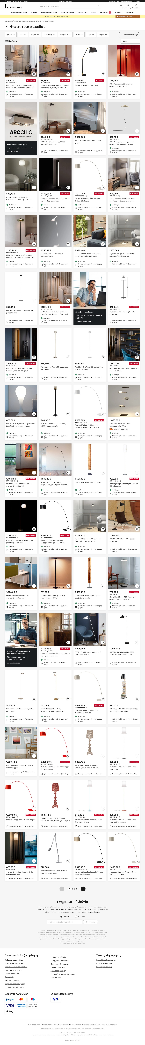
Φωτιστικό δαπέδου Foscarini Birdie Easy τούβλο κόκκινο (122, 821)
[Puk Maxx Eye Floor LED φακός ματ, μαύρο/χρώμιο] (21, 298)
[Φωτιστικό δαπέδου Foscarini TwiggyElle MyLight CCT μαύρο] (55, 527)
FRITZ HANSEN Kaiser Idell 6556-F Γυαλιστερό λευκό (88, 653)
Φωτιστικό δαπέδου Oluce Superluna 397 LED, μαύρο (123, 369)
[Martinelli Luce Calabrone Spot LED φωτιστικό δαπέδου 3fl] (21, 470)
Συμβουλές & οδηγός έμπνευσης (63, 974)
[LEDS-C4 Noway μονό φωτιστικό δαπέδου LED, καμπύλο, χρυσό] (124, 128)
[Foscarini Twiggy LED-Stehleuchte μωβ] (21, 804)
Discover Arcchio (13, 151)
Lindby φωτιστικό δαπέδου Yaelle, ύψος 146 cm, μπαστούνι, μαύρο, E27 (20, 86)
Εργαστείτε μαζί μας (58, 971)
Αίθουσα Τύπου (56, 978)
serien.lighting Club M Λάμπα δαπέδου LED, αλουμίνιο (123, 485)
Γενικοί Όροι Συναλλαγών (106, 960)
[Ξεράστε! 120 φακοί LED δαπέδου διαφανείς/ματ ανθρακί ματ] (89, 527)
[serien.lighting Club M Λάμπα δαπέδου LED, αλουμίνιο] (124, 470)
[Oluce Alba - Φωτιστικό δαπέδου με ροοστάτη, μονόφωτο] (21, 527)
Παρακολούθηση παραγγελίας (16, 967)
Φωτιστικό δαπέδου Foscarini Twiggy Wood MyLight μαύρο (89, 873)
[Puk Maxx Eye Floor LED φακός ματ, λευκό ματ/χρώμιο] (89, 355)
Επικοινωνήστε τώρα (83, 321)
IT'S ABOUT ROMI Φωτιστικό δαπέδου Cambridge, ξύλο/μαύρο (123, 710)
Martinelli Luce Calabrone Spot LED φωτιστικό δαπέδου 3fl (19, 485)
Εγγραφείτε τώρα (13, 663)
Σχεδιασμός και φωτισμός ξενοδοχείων (30, 21)
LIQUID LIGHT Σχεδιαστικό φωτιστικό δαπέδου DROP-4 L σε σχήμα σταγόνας (20, 425)
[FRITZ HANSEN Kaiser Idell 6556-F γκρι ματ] (89, 128)
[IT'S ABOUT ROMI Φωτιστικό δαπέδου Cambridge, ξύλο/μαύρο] (124, 697)
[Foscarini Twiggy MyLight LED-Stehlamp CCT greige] (89, 697)
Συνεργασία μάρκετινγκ (60, 961)
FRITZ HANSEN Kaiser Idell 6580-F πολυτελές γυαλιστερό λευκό (88, 255)
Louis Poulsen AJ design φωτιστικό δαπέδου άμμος (19, 766)
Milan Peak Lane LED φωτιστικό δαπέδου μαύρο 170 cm (121, 85)
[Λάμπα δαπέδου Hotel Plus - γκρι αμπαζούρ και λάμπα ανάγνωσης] (124, 185)
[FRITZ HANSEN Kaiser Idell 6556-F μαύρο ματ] (124, 527)
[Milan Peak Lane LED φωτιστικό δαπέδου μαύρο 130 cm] (55, 583)
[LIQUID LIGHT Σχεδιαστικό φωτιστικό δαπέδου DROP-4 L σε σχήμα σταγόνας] (21, 412)
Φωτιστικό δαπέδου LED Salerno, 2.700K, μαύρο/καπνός (53, 425)
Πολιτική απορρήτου (104, 963)
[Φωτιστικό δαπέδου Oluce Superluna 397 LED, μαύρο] (124, 355)
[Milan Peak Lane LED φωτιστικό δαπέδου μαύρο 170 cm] (124, 72)
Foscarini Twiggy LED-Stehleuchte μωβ (21, 820)
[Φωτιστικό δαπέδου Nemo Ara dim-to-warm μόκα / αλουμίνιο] (55, 640)
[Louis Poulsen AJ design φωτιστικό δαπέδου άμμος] (21, 752)
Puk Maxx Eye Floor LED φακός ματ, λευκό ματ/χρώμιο (89, 368)
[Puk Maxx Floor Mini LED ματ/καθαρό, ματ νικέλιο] (21, 697)
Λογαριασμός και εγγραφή (15, 984)
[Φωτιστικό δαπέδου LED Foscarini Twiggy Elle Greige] (89, 185)
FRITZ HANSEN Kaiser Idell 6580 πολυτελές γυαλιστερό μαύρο (121, 653)
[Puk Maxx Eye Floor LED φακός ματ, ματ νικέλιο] (55, 355)
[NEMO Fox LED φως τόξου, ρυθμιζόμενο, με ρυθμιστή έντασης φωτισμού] (55, 470)
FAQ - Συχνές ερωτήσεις (14, 963)
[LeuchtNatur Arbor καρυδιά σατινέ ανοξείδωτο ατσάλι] (89, 583)
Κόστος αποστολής (12, 973)
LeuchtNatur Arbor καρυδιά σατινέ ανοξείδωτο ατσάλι (88, 596)
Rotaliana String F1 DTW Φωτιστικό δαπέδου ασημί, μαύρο (54, 872)
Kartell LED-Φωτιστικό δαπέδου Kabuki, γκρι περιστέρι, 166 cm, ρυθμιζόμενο (87, 766)
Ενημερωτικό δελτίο (58, 957)
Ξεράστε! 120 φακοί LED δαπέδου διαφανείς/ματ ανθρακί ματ (88, 540)
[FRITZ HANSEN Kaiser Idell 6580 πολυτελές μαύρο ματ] (55, 128)
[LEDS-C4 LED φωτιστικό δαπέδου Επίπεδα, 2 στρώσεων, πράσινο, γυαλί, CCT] (21, 242)
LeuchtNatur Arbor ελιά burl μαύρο (88, 482)
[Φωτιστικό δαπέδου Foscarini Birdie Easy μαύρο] (124, 752)
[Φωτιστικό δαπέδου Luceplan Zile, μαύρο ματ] (124, 298)
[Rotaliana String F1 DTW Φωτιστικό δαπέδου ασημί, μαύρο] (55, 856)
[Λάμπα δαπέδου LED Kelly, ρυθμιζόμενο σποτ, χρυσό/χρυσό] (55, 697)
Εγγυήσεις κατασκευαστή (14, 987)
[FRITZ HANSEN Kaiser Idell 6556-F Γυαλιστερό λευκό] (89, 640)
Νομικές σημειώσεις (104, 967)
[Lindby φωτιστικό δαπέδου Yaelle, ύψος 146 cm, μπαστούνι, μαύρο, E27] (21, 72)
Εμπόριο (16, 21)
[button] (34, 74)
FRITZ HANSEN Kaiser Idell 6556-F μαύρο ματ (122, 540)
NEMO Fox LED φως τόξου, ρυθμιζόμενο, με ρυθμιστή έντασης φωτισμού (54, 483)
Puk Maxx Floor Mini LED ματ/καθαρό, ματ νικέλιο (20, 710)
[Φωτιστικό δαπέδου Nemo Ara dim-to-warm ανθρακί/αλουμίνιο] (55, 185)
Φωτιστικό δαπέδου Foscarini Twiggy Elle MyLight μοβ (55, 768)
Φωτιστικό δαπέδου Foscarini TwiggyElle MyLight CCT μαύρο (52, 541)
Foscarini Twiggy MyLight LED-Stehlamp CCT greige (86, 711)
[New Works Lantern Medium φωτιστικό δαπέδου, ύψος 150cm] (21, 185)
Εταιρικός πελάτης (58, 967)
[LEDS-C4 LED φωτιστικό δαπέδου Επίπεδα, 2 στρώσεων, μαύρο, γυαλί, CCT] (55, 298)
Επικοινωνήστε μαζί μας (14, 970)
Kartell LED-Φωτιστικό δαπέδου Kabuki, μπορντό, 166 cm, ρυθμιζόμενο (55, 819)
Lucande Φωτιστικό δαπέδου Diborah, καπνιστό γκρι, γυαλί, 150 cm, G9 (55, 86)
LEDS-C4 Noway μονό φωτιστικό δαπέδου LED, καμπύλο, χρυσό (122, 143)
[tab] (11, 34)
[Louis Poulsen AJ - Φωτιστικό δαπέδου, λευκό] (55, 242)
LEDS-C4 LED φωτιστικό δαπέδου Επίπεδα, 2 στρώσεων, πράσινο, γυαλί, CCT (20, 256)
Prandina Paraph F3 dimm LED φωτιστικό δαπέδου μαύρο (17, 596)
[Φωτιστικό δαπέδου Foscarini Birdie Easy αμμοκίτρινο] (21, 856)
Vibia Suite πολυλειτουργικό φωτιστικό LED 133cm (120, 425)
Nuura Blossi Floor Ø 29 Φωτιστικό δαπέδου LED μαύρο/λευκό (122, 598)
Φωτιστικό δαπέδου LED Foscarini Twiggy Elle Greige (88, 199)
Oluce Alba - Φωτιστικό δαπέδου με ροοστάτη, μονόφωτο (19, 541)
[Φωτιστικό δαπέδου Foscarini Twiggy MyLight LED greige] (124, 856)
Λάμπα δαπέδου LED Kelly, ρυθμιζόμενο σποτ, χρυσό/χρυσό (53, 710)
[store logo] (13, 6)
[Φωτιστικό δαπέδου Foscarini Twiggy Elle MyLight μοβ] (55, 752)
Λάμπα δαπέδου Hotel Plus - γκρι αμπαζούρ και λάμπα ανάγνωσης (121, 199)
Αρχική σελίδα (9, 21)
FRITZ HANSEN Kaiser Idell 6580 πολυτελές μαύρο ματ (53, 143)
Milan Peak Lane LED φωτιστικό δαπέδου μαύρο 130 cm (53, 596)
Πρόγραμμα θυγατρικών (60, 964)
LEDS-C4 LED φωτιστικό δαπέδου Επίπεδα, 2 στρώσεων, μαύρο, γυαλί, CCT (54, 313)
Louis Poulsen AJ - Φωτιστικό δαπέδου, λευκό (52, 255)
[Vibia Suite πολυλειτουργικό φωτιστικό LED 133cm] (124, 412)
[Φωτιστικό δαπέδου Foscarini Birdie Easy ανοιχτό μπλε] (89, 804)
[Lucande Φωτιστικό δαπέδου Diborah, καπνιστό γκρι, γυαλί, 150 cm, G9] (55, 72)
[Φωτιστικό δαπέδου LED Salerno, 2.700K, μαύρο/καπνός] (55, 412)
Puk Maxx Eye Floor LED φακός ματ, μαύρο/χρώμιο (20, 311)
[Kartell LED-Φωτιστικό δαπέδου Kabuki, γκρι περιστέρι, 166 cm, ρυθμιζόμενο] (89, 752)
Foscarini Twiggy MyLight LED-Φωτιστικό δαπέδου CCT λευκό (87, 426)
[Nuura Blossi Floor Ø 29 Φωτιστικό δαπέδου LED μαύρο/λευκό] (124, 583)
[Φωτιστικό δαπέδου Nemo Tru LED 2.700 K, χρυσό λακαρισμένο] (21, 355)
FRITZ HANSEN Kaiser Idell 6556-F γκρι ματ (88, 141)
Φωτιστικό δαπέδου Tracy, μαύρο (87, 85)
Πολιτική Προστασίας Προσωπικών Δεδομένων (82, 1025)
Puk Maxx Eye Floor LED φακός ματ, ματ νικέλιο (54, 368)
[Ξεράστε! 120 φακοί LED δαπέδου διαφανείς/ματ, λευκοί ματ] (124, 242)
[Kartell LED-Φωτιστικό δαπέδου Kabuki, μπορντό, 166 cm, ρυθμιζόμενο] (55, 804)
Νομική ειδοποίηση (47, 1025)
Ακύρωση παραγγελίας (14, 960)
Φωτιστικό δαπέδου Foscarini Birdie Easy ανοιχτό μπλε (88, 821)
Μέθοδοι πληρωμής (12, 980)
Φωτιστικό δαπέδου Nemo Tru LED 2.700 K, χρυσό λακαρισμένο (19, 369)
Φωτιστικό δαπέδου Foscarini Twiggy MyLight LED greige (123, 873)
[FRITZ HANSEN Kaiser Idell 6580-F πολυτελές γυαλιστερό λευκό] (89, 242)
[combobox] (70, 6)
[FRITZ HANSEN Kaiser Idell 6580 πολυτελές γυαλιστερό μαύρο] (124, 640)
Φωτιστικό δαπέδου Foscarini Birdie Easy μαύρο (122, 768)
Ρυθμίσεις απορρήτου (34, 1025)
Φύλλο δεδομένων (121, 429)
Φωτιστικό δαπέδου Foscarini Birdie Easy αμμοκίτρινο (19, 873)
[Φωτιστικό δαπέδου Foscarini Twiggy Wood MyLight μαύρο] (89, 856)
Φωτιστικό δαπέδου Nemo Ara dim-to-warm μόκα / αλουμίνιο (55, 654)
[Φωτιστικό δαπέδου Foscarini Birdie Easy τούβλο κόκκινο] (124, 804)
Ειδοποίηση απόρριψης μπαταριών (107, 1025)
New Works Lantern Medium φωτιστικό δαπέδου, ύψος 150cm (18, 198)
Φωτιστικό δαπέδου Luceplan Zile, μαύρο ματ (122, 313)
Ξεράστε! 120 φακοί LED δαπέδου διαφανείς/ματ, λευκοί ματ (122, 255)
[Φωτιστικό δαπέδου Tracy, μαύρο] (89, 72)
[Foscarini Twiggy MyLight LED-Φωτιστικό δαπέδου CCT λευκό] (89, 412)
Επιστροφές (9, 977)
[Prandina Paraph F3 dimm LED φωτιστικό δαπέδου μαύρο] (21, 583)
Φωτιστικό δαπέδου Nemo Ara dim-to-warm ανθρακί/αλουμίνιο (55, 199)
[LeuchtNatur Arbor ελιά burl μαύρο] (89, 470)
